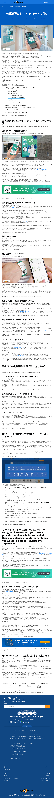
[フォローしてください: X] (35, 713)
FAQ (5, 767)
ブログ (6, 6)
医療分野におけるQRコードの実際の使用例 (15, 105)
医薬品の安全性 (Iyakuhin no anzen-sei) (18, 91)
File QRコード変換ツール (15, 758)
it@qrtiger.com (46, 767)
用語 (48, 774)
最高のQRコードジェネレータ (21, 487)
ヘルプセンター (7, 771)
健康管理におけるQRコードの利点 (18, 6)
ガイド (6, 766)
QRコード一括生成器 (33, 734)
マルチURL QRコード (33, 730)
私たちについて (7, 775)
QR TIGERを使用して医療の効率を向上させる (16, 112)
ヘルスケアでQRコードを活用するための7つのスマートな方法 (20, 87)
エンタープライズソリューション (11, 778)
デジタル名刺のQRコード (15, 734)
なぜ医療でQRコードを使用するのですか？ (15, 110)
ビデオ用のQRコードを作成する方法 (36, 736)
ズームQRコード (46, 330)
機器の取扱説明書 (12, 93)
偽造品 (13, 208)
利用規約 (48, 775)
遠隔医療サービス (12, 100)
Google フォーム (21, 355)
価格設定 (6, 780)
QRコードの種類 (9, 591)
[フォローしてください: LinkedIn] (19, 713)
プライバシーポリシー (45, 778)
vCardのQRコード (24, 311)
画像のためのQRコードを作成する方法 (18, 736)
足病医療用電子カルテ (19, 347)
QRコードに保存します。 (42, 169)
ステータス (6, 777)
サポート (47, 766)
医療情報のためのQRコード (15, 89)
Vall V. (12, 19)
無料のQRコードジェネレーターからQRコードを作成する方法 (20, 107)
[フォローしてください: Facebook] (31, 713)
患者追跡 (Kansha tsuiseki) (15, 95)
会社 (5, 774)
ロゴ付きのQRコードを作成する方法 (36, 738)
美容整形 (25, 221)
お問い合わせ (7, 769)
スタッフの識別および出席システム (16, 98)
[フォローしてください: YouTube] (23, 713)
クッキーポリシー (46, 780)
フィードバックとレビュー (14, 102)
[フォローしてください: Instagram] (27, 713)
